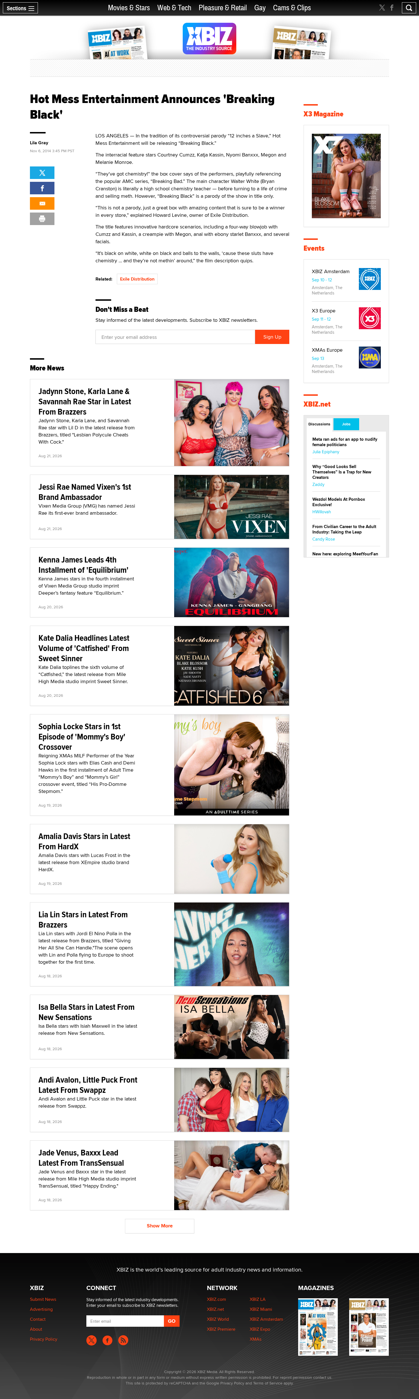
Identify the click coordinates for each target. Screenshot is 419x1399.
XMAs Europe (327, 349)
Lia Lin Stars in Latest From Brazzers (83, 919)
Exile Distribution (137, 279)
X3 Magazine (323, 113)
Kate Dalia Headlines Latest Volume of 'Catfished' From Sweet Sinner (83, 648)
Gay (260, 8)
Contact (38, 1319)
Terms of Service (267, 1383)
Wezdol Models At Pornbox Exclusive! (338, 502)
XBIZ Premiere (221, 1329)
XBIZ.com (216, 1299)
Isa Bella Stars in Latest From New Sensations (86, 1012)
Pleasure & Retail (223, 8)
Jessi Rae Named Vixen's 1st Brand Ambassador (84, 492)
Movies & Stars (129, 8)
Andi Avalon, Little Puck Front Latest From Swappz (87, 1085)
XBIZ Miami (261, 1309)
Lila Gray (39, 143)
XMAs (255, 1339)
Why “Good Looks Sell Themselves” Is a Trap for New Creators (341, 472)
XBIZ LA (258, 1299)
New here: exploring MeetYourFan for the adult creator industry (345, 557)
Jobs (346, 424)
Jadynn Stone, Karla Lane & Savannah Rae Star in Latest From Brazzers (84, 401)
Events (314, 248)
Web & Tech (174, 8)
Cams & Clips (292, 8)
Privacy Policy (43, 1339)
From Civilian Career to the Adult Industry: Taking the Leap (344, 529)
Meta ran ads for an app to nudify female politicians (344, 442)
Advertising (41, 1309)
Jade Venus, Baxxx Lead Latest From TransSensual (81, 1157)
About (36, 1329)
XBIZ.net (317, 404)
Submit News (43, 1299)
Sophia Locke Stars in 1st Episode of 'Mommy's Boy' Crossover (81, 736)
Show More (160, 1225)
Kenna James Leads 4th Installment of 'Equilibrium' (83, 564)
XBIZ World (218, 1319)
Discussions (319, 424)
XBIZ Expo (260, 1329)
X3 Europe (323, 310)
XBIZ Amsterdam (331, 271)
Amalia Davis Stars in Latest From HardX (84, 841)
